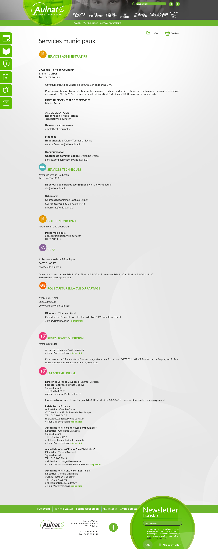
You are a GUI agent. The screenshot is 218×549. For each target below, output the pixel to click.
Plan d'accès (110, 509)
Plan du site (43, 509)
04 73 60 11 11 (91, 531)
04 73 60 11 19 (91, 534)
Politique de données (87, 509)
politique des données (156, 538)
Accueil (77, 22)
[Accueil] (52, 524)
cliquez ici (77, 321)
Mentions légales (63, 509)
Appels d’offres (128, 509)
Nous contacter (171, 544)
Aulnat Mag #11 (173, 14)
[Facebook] (178, 4)
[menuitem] (80, 15)
